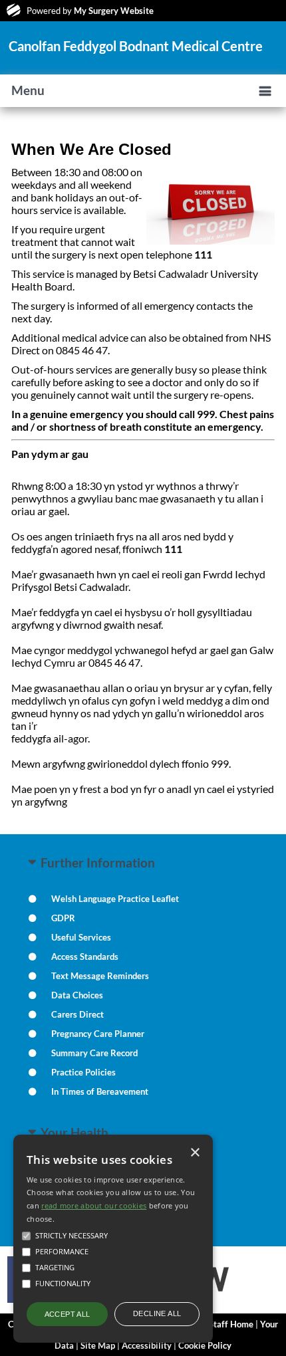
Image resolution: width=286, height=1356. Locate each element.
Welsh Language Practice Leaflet (115, 898)
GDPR (63, 918)
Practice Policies (83, 1072)
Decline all (157, 1313)
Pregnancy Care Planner (97, 1033)
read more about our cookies (93, 1205)
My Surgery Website (114, 10)
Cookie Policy (204, 1345)
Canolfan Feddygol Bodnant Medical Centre (136, 46)
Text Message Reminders (100, 975)
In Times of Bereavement (99, 1091)
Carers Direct (77, 1014)
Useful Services (81, 937)
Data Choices (77, 995)
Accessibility (147, 1345)
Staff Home (231, 1324)
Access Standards (84, 956)
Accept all (67, 1314)
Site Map (97, 1345)
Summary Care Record (94, 1053)
